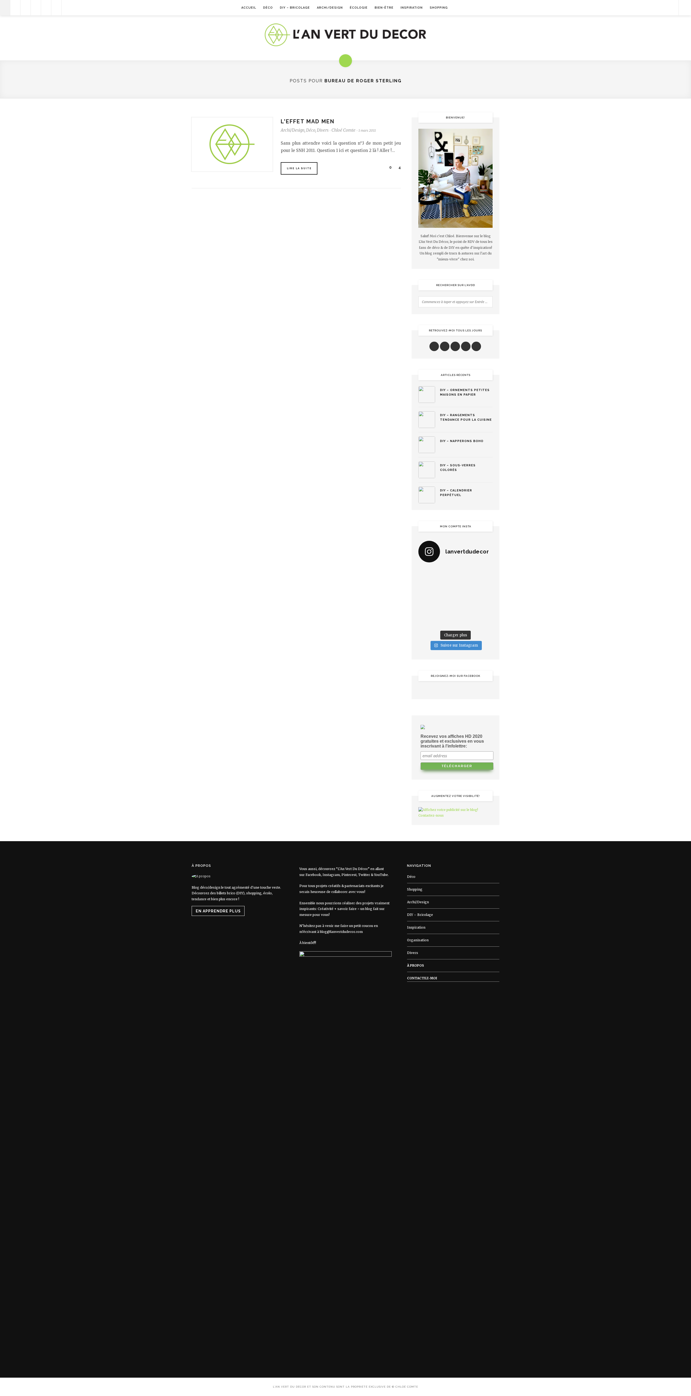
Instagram (331, 875)
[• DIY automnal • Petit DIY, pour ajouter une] (446, 609)
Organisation (418, 940)
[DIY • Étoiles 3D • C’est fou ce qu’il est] (446, 573)
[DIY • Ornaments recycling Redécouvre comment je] (465, 585)
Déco (268, 7)
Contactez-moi (422, 978)
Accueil (248, 7)
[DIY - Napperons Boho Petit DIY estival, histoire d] (484, 621)
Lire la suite (299, 168)
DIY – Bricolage (295, 7)
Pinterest (349, 875)
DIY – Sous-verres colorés (458, 468)
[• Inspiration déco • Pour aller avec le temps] (484, 609)
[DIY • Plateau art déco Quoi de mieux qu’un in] (465, 621)
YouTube (381, 875)
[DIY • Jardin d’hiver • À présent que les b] (426, 597)
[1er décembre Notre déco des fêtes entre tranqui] (465, 573)
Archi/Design (330, 7)
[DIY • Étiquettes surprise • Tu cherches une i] (484, 573)
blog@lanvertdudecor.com (341, 932)
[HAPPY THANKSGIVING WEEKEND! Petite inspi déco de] (484, 597)
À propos (415, 965)
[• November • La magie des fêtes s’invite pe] (446, 597)
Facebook (313, 875)
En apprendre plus (218, 911)
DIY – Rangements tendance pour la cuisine (466, 417)
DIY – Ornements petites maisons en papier (465, 392)
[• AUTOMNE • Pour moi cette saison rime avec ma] (465, 609)
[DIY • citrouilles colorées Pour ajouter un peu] (426, 621)
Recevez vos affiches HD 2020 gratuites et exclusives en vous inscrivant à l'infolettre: (452, 741)
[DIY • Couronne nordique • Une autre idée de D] (446, 585)
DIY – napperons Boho (461, 441)
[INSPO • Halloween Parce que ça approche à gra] (426, 609)
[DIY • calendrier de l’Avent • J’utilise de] (426, 585)
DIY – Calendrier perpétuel (456, 493)
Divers (322, 130)
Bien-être (384, 7)
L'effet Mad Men (307, 121)
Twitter (364, 875)
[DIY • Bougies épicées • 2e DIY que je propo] (484, 585)
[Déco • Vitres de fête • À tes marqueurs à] (426, 573)
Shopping (439, 7)
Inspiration (412, 7)
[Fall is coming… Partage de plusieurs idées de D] (446, 621)
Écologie (359, 7)
